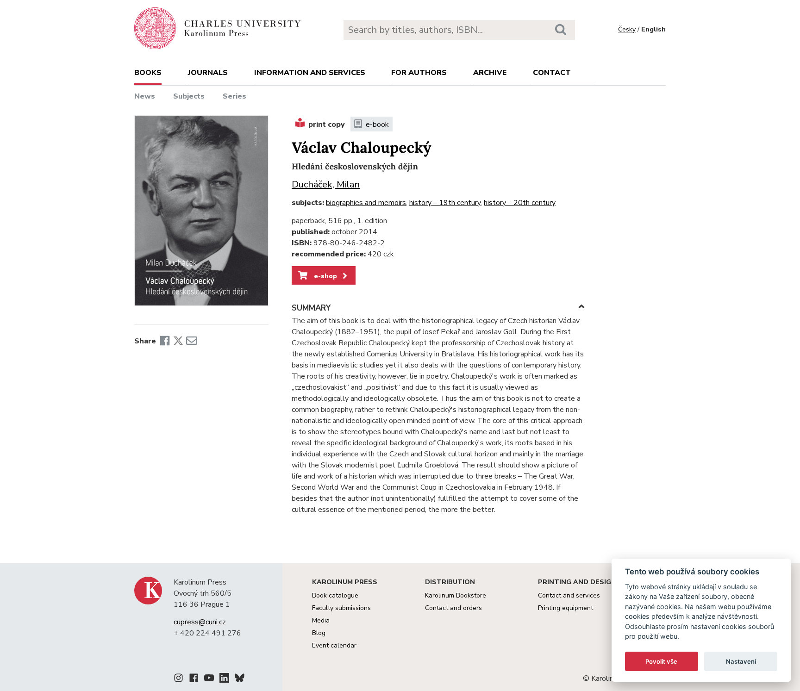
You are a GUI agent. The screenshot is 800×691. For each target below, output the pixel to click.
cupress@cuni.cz (200, 622)
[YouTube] (209, 679)
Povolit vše (661, 661)
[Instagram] (178, 679)
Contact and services (569, 595)
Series (234, 96)
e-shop (324, 275)
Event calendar (334, 645)
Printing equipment (565, 608)
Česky (627, 29)
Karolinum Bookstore (455, 595)
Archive (489, 73)
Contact (552, 73)
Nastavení (741, 661)
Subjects (189, 96)
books (148, 73)
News (144, 96)
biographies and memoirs (366, 203)
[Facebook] (165, 341)
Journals (208, 73)
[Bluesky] (239, 679)
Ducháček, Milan (326, 184)
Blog (318, 633)
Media (321, 620)
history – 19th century (445, 203)
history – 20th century (520, 203)
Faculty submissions (341, 608)
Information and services (309, 73)
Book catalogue (335, 595)
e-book (377, 124)
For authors (419, 73)
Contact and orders (453, 608)
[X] (178, 341)
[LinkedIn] (224, 679)
